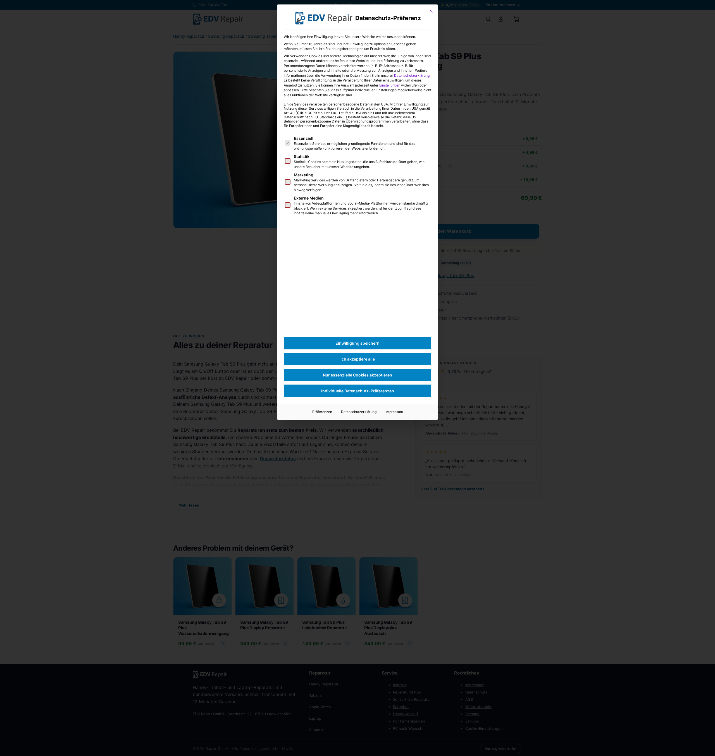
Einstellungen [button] (389, 85)
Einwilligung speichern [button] (357, 343)
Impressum (394, 412)
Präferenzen (322, 412)
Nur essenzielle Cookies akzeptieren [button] (357, 375)
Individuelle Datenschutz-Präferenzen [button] (357, 390)
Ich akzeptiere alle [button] (357, 359)
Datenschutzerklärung (412, 75)
